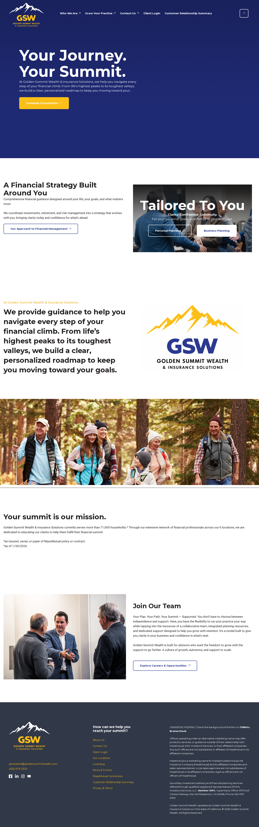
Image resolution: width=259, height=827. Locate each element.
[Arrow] (244, 13)
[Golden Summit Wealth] (26, 13)
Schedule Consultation (42, 103)
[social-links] (10, 776)
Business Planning (217, 230)
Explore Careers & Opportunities (163, 665)
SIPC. (212, 790)
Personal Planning (168, 230)
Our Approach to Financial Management (39, 228)
